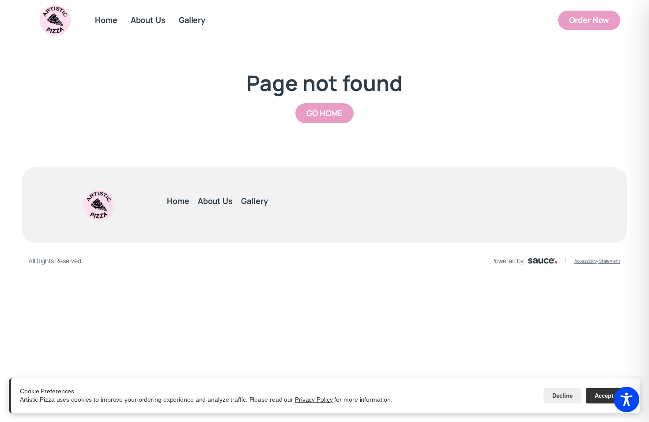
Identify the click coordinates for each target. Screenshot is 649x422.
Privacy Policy (314, 399)
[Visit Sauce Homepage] (543, 261)
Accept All (609, 395)
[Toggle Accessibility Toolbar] (626, 399)
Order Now (594, 19)
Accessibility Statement (597, 261)
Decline (562, 395)
